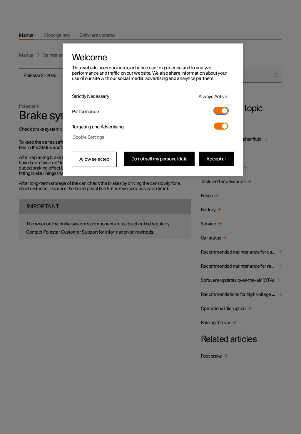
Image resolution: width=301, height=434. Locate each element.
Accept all (216, 159)
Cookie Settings (88, 137)
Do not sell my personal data (159, 159)
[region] (153, 109)
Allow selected (94, 159)
